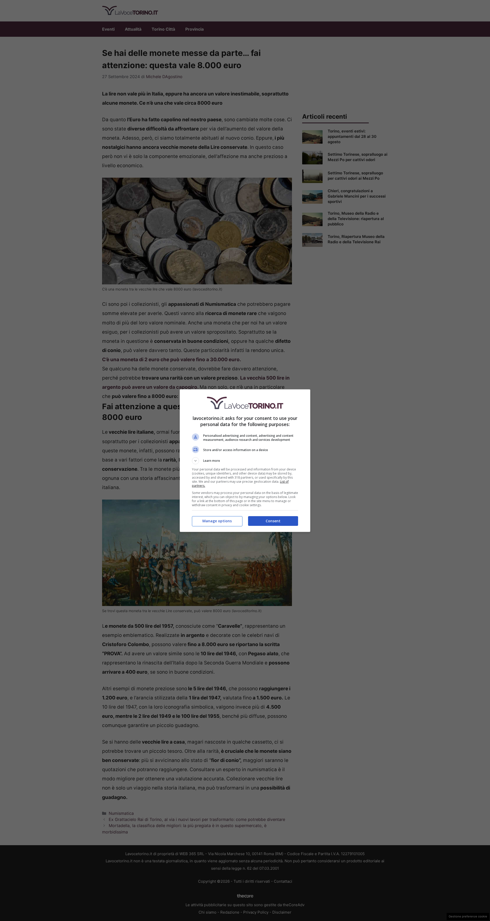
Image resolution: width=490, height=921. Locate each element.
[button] (245, 460)
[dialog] (245, 460)
